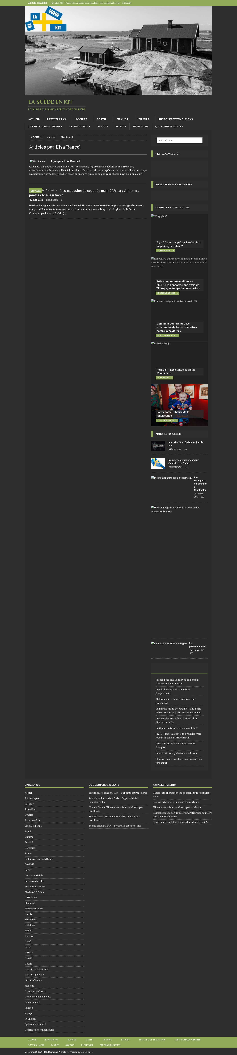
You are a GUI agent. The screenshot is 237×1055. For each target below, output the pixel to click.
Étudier (29, 814)
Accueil (34, 119)
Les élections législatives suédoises (176, 753)
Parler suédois (32, 820)
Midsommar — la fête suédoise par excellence (177, 807)
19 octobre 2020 (165, 420)
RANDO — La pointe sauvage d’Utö (128, 792)
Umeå (28, 941)
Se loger (29, 803)
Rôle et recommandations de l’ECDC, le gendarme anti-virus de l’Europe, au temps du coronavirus (178, 285)
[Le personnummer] (169, 643)
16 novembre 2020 (166, 335)
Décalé (28, 963)
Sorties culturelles (34, 881)
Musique (29, 985)
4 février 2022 (175, 449)
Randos (102, 126)
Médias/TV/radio (35, 891)
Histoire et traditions (176, 119)
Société (81, 119)
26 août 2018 (163, 378)
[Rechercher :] (179, 140)
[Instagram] (209, 3)
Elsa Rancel (52, 199)
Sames (28, 853)
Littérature (31, 897)
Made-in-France (34, 908)
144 (187, 467)
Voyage (120, 126)
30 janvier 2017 (197, 650)
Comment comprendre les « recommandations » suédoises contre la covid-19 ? (176, 327)
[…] (64, 213)
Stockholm (30, 919)
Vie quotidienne (33, 825)
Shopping (30, 903)
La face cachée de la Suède (39, 859)
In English (140, 126)
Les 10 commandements (45, 126)
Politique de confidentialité (39, 1029)
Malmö (28, 930)
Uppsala (29, 936)
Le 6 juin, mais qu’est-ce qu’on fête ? (177, 728)
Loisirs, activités (34, 875)
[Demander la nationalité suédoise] (178, 509)
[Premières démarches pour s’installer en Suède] (158, 463)
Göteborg (30, 925)
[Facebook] (202, 3)
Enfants (29, 836)
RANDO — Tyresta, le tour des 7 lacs (121, 825)
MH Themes (87, 1051)
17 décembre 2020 (166, 293)
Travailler (30, 809)
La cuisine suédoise (35, 991)
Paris (28, 947)
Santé (28, 831)
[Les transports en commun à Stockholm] (171, 478)
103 (191, 653)
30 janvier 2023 (176, 467)
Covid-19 (29, 864)
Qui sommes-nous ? (169, 126)
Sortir (102, 119)
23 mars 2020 (163, 251)
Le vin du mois (79, 126)
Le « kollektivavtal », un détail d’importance (176, 802)
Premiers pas (56, 119)
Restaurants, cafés (35, 886)
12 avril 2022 (36, 199)
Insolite (29, 958)
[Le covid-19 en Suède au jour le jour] (158, 446)
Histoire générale (34, 974)
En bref (143, 119)
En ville (123, 119)
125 (202, 497)
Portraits (30, 847)
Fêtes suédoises (33, 980)
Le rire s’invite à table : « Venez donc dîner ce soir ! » (181, 822)
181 (185, 449)
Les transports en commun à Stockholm (200, 483)
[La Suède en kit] (118, 92)
